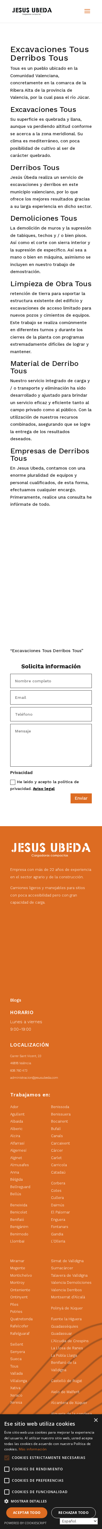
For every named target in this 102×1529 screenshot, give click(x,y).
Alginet (16, 1158)
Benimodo (19, 1234)
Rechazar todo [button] (73, 1512)
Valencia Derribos (66, 1290)
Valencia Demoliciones (71, 1282)
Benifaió (17, 1219)
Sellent (16, 1344)
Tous (14, 1366)
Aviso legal (44, 788)
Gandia (57, 1234)
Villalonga (18, 1381)
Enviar (81, 798)
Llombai (17, 1241)
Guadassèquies (64, 1326)
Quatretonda (21, 1319)
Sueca (16, 1359)
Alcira (15, 1136)
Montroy (17, 1282)
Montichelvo (21, 1275)
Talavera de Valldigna (69, 1275)
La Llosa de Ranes (67, 1348)
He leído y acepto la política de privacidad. (44, 785)
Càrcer (57, 1150)
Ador (14, 1107)
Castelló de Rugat (66, 1381)
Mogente (17, 1268)
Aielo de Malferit (65, 1392)
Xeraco (16, 1395)
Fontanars (59, 1227)
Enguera (58, 1219)
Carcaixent (60, 1143)
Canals (57, 1136)
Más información (33, 1449)
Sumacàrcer (62, 1268)
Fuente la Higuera (66, 1319)
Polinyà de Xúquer (67, 1308)
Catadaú (58, 1172)
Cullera (57, 1198)
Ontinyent (19, 1297)
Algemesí (18, 1150)
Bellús (15, 1194)
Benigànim (19, 1227)
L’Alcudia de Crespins (70, 1341)
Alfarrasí (17, 1143)
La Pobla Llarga (64, 1355)
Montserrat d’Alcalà (68, 1297)
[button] (51, 1501)
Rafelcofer (19, 1326)
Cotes (56, 1190)
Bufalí (56, 1129)
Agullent (17, 1114)
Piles (14, 1304)
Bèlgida (16, 1179)
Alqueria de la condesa (71, 1414)
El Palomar (60, 1212)
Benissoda (60, 1107)
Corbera (58, 1183)
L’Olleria (58, 1241)
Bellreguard (20, 1187)
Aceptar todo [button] (27, 1512)
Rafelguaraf (19, 1333)
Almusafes (19, 1165)
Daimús (57, 1205)
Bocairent (59, 1121)
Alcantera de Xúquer (69, 1403)
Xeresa (16, 1402)
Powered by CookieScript (25, 1523)
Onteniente (20, 1290)
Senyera (17, 1352)
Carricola (59, 1165)
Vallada (16, 1373)
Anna (14, 1172)
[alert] (51, 1471)
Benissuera (61, 1114)
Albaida (16, 1121)
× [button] (96, 1420)
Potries (16, 1311)
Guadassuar (61, 1333)
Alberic (16, 1129)
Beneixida (18, 1205)
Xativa (15, 1388)
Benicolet (18, 1212)
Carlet (56, 1158)
